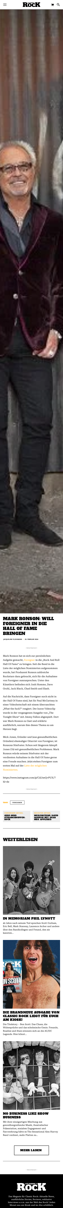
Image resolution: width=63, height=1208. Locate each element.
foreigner (17, 802)
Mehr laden (31, 1150)
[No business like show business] (31, 1075)
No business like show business (25, 1115)
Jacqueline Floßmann (12, 639)
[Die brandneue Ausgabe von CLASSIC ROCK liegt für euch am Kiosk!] (31, 974)
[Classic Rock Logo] (31, 4)
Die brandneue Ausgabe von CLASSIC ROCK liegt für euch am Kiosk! (31, 1016)
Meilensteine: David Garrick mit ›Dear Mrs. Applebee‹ (46, 818)
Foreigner (29, 660)
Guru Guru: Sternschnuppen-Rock (14, 818)
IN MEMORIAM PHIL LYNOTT (29, 918)
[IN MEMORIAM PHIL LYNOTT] (31, 880)
